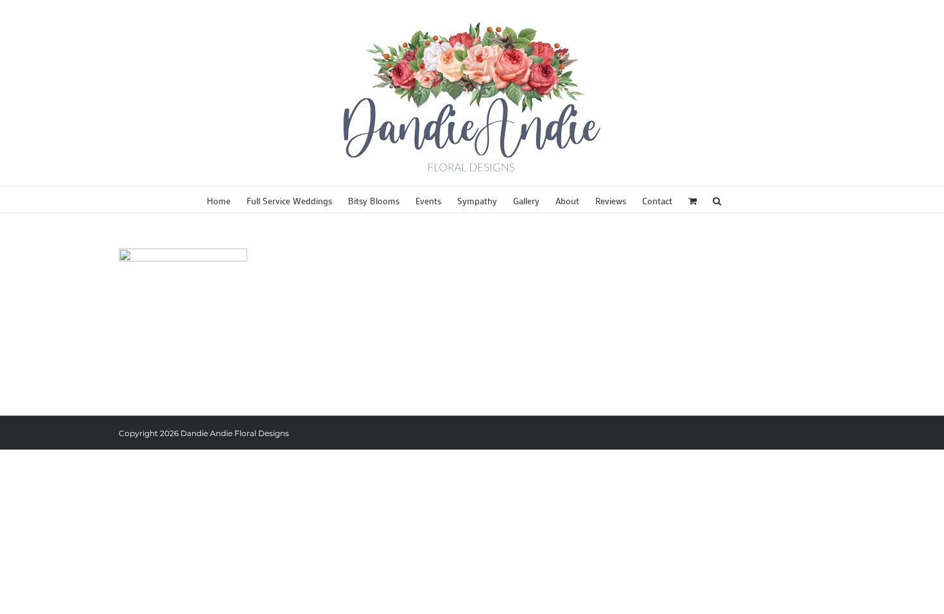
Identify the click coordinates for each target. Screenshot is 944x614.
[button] (717, 200)
